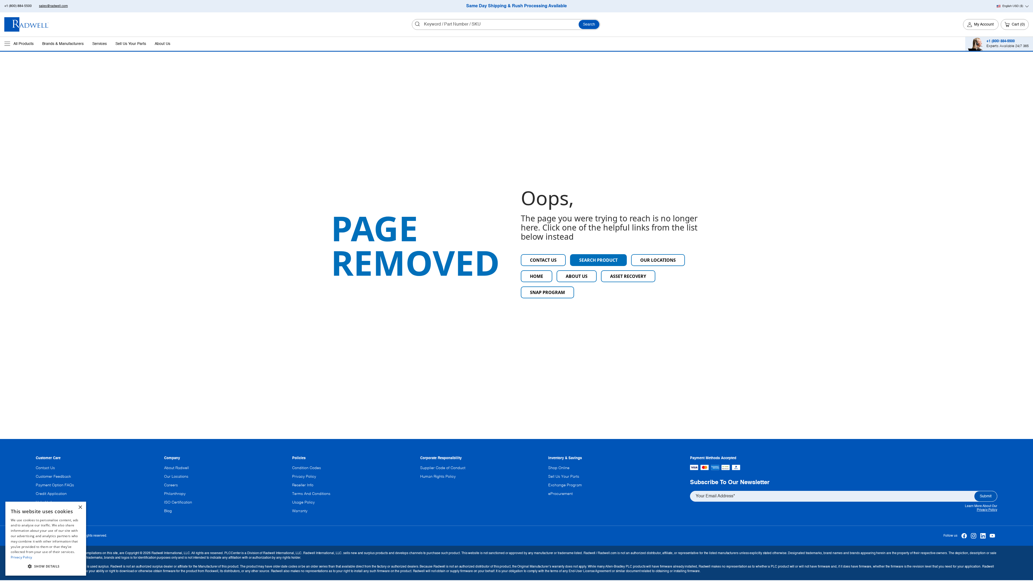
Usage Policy (303, 502)
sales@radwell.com (53, 6)
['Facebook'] (964, 535)
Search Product (598, 260)
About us (577, 276)
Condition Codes (306, 468)
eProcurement (560, 494)
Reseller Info (302, 485)
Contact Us (543, 260)
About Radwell (176, 468)
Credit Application (51, 494)
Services (99, 44)
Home (536, 276)
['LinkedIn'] (983, 535)
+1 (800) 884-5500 (18, 6)
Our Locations (658, 260)
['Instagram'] (973, 535)
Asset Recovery (628, 276)
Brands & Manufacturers (63, 44)
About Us (162, 44)
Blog (168, 511)
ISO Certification (178, 502)
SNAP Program (547, 292)
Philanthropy (175, 494)
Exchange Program (565, 485)
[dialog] (45, 539)
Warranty (299, 511)
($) (1012, 6)
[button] (46, 566)
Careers (171, 485)
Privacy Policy (987, 510)
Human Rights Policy (438, 477)
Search (589, 24)
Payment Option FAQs (55, 485)
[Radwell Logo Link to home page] (26, 24)
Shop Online (558, 468)
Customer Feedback (53, 477)
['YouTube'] (992, 535)
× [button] (80, 507)
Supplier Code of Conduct (442, 468)
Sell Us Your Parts (130, 44)
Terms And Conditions (311, 494)
